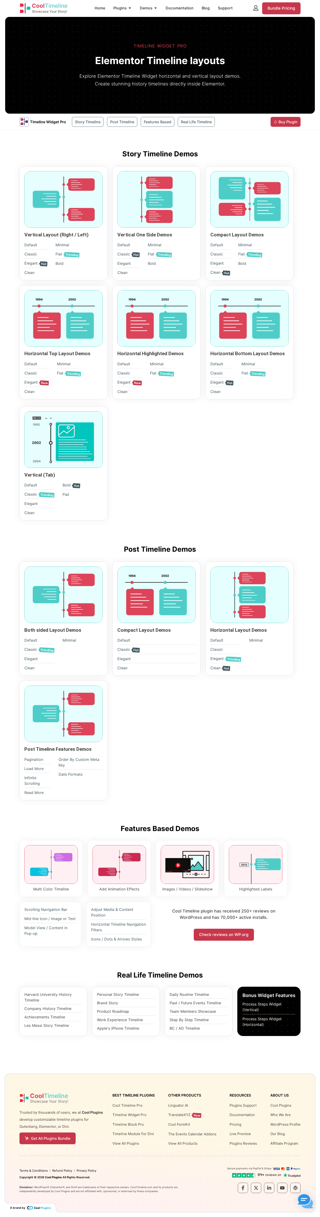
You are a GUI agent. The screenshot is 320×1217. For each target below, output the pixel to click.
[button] (305, 1202)
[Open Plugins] (130, 8)
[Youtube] (282, 1188)
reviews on (269, 1175)
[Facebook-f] (243, 1188)
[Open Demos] (155, 8)
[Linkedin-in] (269, 1188)
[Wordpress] (295, 1188)
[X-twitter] (256, 1188)
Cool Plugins (53, 1177)
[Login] (256, 8)
